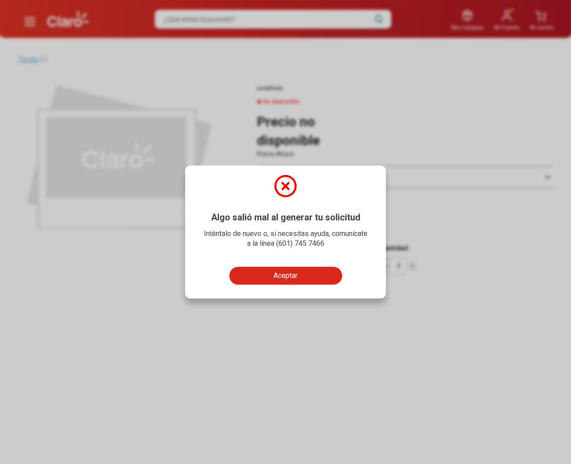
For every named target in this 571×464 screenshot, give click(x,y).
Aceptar (285, 275)
